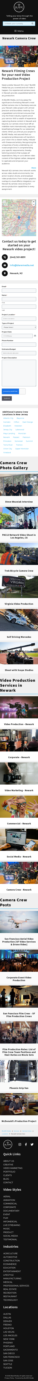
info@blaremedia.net (22, 265)
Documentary (11, 1211)
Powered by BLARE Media (24, 1378)
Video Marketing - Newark (19, 790)
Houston (8, 1328)
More (34, 168)
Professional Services (16, 1286)
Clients (7, 1175)
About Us (8, 1161)
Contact (8, 1182)
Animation (9, 1200)
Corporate (9, 1207)
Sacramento (10, 1350)
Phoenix (8, 1342)
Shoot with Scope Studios (19, 670)
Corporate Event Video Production (19, 979)
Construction (11, 1260)
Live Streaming (11, 1225)
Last (3, 310)
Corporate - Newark (19, 757)
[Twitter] (32, 1144)
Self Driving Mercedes (19, 636)
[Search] (32, 23)
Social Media (10, 1236)
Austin (7, 1314)
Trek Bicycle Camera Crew (19, 570)
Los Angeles (10, 1335)
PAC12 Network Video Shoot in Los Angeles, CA (19, 536)
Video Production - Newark (19, 724)
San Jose (8, 1360)
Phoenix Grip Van (19, 1088)
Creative (8, 1164)
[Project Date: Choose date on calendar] (35, 336)
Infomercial (10, 1221)
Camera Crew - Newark (19, 889)
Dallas (7, 1317)
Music (6, 1228)
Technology (10, 1300)
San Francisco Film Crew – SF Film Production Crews (19, 1015)
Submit (7, 398)
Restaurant (10, 1296)
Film (5, 1218)
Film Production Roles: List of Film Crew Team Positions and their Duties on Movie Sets (19, 1052)
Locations (5, 1134)
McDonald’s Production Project (19, 1121)
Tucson (7, 1368)
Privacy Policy (9, 1378)
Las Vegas (8, 1332)
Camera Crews (26, 1131)
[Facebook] (26, 1144)
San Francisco (11, 1357)
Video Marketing (13, 1168)
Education (9, 1268)
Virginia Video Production (19, 603)
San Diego (9, 1353)
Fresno (7, 1324)
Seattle (7, 1364)
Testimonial (10, 1239)
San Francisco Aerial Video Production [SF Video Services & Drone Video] (19, 941)
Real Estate (10, 1289)
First (3, 303)
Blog (6, 1179)
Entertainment (12, 1271)
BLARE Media (6, 1131)
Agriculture (10, 1253)
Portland (9, 1346)
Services (16, 1131)
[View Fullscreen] (4, 201)
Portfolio (9, 1172)
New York (9, 1339)
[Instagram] (20, 1144)
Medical (7, 1282)
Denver (7, 1321)
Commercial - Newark (19, 823)
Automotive (10, 1257)
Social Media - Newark (19, 856)
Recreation (9, 1293)
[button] (19, 218)
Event (6, 1214)
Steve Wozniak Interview (19, 501)
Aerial (6, 1196)
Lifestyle (8, 1275)
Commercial (10, 1203)
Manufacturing (12, 1278)
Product (8, 1232)
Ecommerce (10, 1264)
